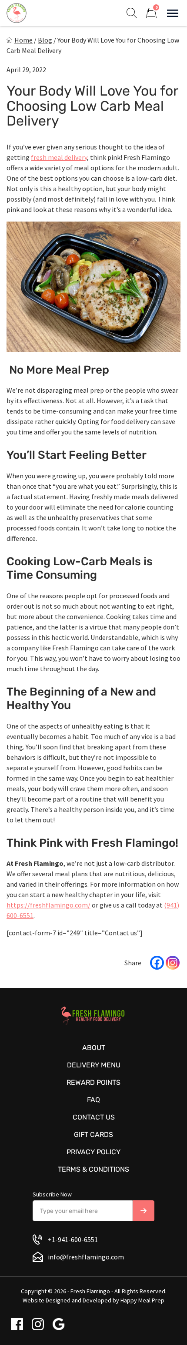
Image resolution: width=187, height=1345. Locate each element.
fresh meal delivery (59, 157)
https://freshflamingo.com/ (48, 905)
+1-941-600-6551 (73, 1239)
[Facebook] (157, 963)
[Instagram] (173, 963)
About (93, 1048)
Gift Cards (93, 1134)
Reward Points (93, 1082)
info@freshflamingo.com (86, 1256)
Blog (45, 40)
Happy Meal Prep (142, 1300)
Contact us (94, 1117)
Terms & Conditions (93, 1169)
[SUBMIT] (143, 1210)
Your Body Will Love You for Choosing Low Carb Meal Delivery (92, 106)
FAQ (93, 1100)
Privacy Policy (93, 1152)
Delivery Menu (93, 1065)
